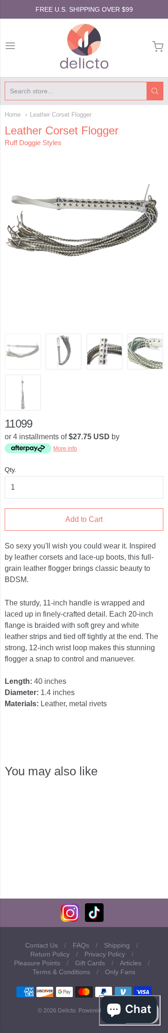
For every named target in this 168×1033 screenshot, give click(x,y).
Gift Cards (90, 963)
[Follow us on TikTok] (94, 919)
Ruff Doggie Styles (33, 143)
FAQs (81, 945)
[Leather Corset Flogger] (23, 351)
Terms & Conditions (61, 972)
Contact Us (41, 945)
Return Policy (50, 954)
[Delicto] (84, 46)
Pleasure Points (37, 963)
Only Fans (120, 972)
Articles (130, 963)
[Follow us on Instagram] (70, 919)
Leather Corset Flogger (60, 114)
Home (13, 114)
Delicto (67, 1010)
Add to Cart (84, 519)
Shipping (117, 945)
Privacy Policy (104, 954)
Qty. (10, 469)
